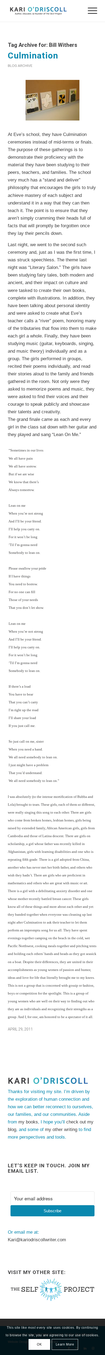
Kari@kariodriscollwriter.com (37, 1239)
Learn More (65, 1344)
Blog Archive (20, 65)
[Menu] (89, 11)
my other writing (61, 1129)
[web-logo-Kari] (43, 11)
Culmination (33, 55)
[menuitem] (89, 11)
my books (28, 1122)
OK (39, 1344)
